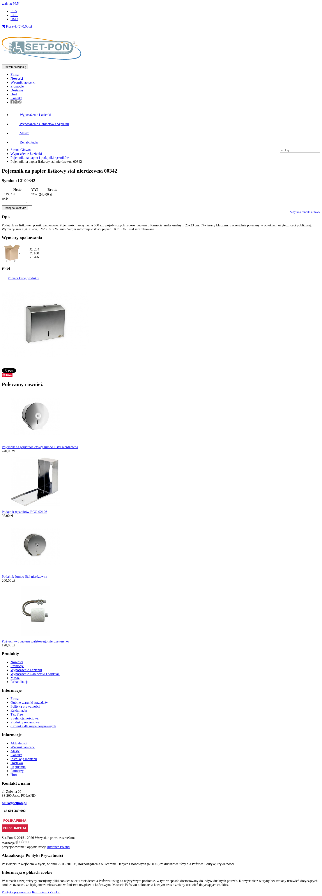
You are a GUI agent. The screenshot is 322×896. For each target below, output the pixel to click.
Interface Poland (58, 847)
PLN (14, 11)
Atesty (15, 751)
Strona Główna (21, 150)
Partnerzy (17, 771)
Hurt (14, 94)
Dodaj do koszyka (15, 208)
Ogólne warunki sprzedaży (29, 702)
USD (14, 19)
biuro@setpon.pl (14, 803)
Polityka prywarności (16, 892)
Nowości (17, 662)
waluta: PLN (10, 3)
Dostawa (17, 90)
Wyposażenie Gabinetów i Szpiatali (44, 124)
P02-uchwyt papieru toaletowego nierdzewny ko (35, 641)
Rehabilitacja (28, 142)
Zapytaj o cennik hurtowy (305, 212)
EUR (14, 15)
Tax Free (17, 714)
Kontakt (16, 98)
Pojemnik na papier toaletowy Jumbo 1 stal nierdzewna (40, 447)
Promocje (17, 86)
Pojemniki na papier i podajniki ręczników (40, 157)
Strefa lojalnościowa (25, 718)
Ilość (5, 199)
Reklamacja (19, 710)
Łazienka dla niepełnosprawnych (33, 726)
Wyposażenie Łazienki (35, 115)
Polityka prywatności (25, 706)
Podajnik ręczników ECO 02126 (24, 512)
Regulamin (18, 767)
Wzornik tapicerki (23, 82)
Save (9, 374)
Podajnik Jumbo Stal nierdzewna (24, 576)
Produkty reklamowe (25, 722)
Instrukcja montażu (24, 759)
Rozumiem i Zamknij (46, 892)
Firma (15, 74)
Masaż (24, 133)
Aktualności (19, 743)
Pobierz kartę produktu (23, 278)
